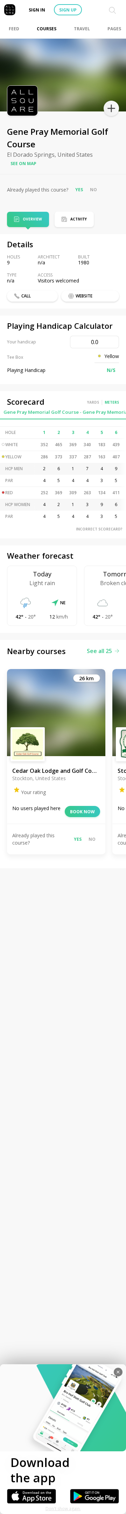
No (93, 190)
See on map (23, 163)
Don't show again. (63, 1509)
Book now (82, 812)
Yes (79, 190)
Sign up (68, 10)
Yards (93, 402)
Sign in (37, 10)
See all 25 (99, 651)
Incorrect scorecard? (99, 529)
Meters (112, 402)
